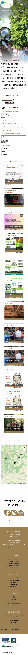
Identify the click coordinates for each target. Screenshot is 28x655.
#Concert (6, 127)
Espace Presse (4, 629)
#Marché (6, 137)
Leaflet (8, 483)
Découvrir (14, 555)
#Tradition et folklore (6, 150)
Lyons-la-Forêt (14, 561)
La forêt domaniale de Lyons (14, 578)
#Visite (5, 154)
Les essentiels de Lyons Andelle (14, 559)
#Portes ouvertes (4, 141)
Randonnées (14, 584)
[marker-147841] (6, 459)
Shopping (13, 601)
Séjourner (14, 593)
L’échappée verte (14, 565)
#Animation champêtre (10, 111)
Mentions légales (7, 652)
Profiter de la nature (14, 580)
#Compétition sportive (10, 124)
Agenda (14, 606)
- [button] (24, 450)
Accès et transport (14, 620)
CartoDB (24, 483)
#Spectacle (6, 146)
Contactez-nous (14, 521)
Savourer (14, 599)
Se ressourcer (14, 574)
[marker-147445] (21, 454)
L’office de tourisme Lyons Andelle (14, 616)
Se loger (14, 597)
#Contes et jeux (18, 127)
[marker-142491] (19, 458)
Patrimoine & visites (14, 563)
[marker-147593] (14, 463)
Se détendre (14, 582)
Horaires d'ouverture (14, 548)
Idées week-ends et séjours (14, 603)
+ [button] (24, 447)
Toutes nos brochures (14, 618)
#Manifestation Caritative (11, 133)
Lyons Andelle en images (14, 568)
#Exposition (7, 130)
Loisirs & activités (14, 587)
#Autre (5, 120)
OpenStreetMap (14, 483)
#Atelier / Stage (5, 116)
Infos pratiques (14, 612)
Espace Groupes (15, 629)
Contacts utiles (14, 622)
